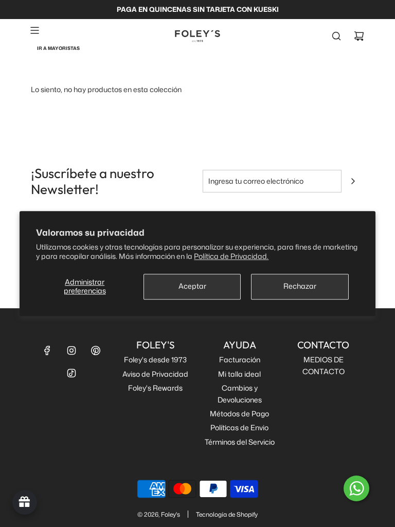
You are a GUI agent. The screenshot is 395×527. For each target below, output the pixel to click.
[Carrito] (359, 36)
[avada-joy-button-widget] (24, 502)
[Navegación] (34, 30)
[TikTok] (71, 373)
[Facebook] (47, 350)
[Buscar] (336, 36)
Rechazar (299, 286)
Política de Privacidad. (231, 256)
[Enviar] (353, 181)
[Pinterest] (95, 350)
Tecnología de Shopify (227, 514)
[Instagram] (71, 350)
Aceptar (192, 286)
